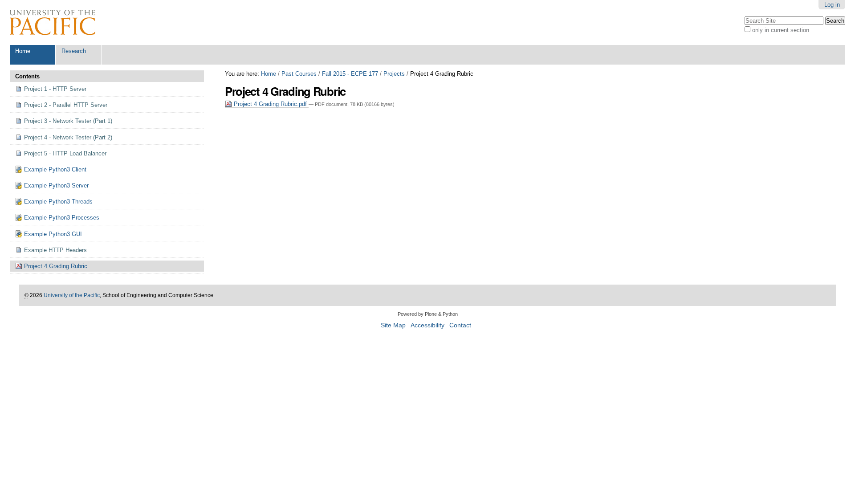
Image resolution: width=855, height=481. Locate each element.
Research (73, 51)
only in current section (780, 30)
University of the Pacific (72, 295)
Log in (832, 4)
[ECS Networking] (52, 22)
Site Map (393, 325)
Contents (27, 76)
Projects (394, 73)
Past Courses (299, 73)
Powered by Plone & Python (428, 314)
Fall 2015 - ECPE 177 (350, 73)
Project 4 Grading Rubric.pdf (270, 104)
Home (22, 51)
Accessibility (427, 325)
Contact (460, 325)
